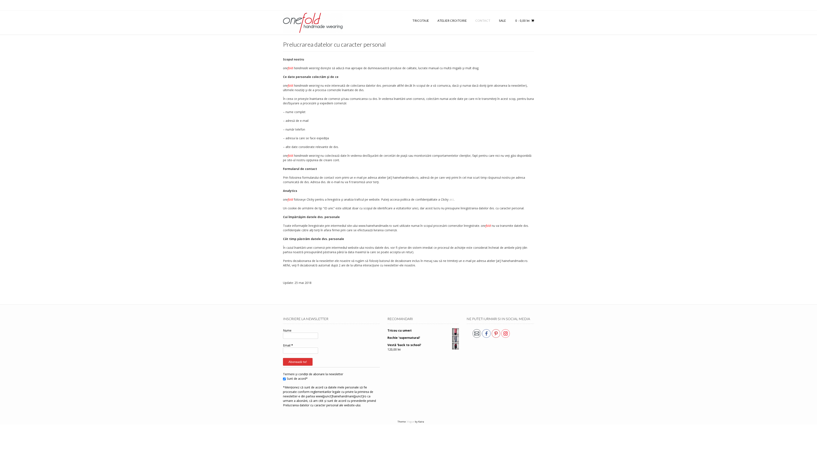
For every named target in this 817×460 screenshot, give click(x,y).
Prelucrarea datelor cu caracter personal (310, 405)
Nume (287, 330)
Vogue (410, 421)
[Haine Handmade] (313, 23)
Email (288, 345)
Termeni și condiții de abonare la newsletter (313, 374)
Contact (482, 20)
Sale (502, 20)
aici (451, 199)
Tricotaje (420, 20)
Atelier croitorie (452, 20)
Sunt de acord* (297, 379)
